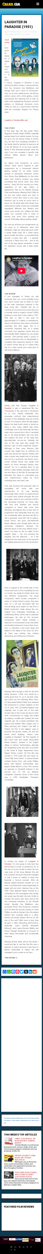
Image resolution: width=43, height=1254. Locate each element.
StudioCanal (7, 42)
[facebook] (11, 1247)
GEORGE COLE (19, 34)
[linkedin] (23, 1247)
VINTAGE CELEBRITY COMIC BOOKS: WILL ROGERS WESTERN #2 (25, 1158)
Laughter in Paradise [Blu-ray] (16, 120)
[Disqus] (21, 1012)
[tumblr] (11, 1250)
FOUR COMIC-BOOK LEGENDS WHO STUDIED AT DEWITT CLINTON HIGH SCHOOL (26, 1175)
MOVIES (27, 34)
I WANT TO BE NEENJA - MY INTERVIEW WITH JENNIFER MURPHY (25, 1141)
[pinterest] (27, 1247)
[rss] (31, 1247)
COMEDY (11, 34)
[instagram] (19, 1247)
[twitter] (15, 1250)
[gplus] (15, 1247)
